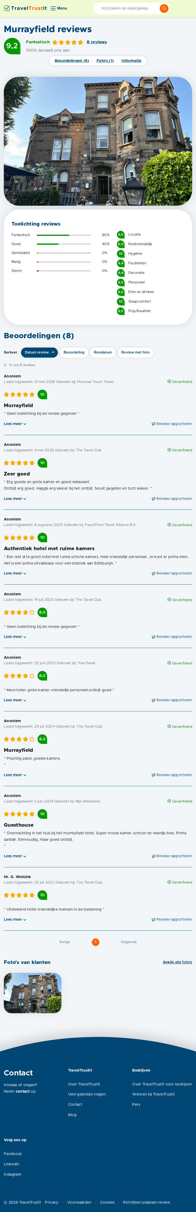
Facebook (13, 1154)
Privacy (51, 1202)
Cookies (107, 1202)
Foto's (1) (105, 61)
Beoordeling (74, 352)
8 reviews (97, 42)
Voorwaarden (79, 1202)
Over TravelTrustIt (84, 1084)
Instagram (12, 1174)
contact (23, 1091)
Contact (75, 1105)
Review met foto (135, 352)
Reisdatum (103, 352)
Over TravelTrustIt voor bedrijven (162, 1084)
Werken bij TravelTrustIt (153, 1094)
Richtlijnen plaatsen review (146, 1202)
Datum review (37, 352)
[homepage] (25, 8)
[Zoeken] (164, 8)
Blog (72, 1115)
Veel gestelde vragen (87, 1094)
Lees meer (13, 424)
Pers (136, 1105)
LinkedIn (11, 1164)
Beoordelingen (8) (72, 61)
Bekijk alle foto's (177, 962)
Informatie (131, 61)
